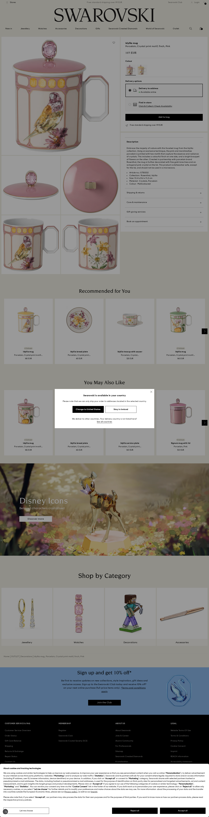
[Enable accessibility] (5, 811)
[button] (151, 392)
